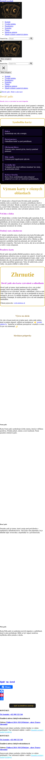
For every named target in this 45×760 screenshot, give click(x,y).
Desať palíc (3, 524)
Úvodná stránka (10, 24)
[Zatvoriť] (3, 68)
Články (7, 30)
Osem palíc (3, 424)
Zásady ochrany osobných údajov (16, 34)
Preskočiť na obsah (6, 1)
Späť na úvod (7, 682)
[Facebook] (22, 691)
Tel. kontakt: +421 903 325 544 (11, 714)
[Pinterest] (22, 695)
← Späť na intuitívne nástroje (22, 706)
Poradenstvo (9, 26)
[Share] (22, 698)
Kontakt (7, 22)
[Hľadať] (31, 38)
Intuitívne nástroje (11, 32)
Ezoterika (8, 28)
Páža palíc (3, 627)
